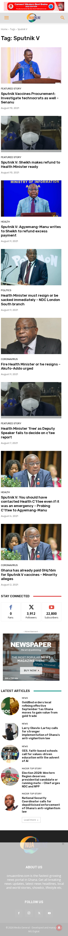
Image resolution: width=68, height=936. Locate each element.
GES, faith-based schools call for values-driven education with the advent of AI (40, 756)
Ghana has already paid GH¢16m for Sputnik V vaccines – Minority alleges (29, 574)
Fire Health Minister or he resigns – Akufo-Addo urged (30, 366)
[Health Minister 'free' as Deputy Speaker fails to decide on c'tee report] (31, 400)
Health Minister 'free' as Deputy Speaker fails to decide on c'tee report (28, 432)
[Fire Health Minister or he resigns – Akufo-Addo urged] (31, 336)
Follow (31, 605)
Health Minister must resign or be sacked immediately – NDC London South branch (30, 299)
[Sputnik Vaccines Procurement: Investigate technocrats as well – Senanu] (31, 65)
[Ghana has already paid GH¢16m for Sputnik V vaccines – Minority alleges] (31, 542)
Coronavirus (9, 359)
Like (11, 605)
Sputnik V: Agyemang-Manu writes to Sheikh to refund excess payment (31, 231)
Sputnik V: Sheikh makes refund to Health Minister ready (30, 164)
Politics (6, 290)
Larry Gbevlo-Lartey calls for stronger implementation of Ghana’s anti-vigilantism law (41, 733)
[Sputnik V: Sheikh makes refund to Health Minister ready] (31, 134)
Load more (30, 819)
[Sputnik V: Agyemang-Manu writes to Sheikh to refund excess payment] (31, 198)
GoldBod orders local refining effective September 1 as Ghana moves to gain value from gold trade (40, 709)
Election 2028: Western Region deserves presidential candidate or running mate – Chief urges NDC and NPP (41, 779)
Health (5, 221)
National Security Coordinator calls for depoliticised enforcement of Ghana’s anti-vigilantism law (41, 804)
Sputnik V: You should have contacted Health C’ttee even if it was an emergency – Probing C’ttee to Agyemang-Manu (30, 503)
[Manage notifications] (59, 928)
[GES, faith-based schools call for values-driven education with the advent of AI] (10, 754)
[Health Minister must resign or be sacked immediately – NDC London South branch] (31, 267)
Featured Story (11, 88)
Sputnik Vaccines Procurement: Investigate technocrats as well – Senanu (30, 98)
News (25, 698)
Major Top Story (32, 769)
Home (4, 29)
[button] (6, 18)
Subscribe (51, 605)
